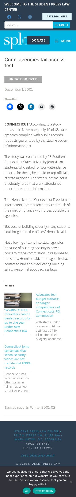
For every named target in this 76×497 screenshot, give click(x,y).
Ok (27, 490)
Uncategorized (23, 79)
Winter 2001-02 (42, 407)
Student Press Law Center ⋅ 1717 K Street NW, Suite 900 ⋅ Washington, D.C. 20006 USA (38, 435)
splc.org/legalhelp (38, 455)
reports (23, 407)
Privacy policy (44, 490)
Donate (38, 40)
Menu (66, 41)
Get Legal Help (57, 16)
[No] (71, 482)
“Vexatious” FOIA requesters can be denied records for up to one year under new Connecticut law (17, 320)
